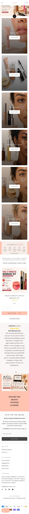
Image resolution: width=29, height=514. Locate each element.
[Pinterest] (9, 489)
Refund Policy (5, 466)
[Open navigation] (2, 2)
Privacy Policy (5, 468)
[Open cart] (27, 2)
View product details (14, 318)
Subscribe (14, 439)
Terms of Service (6, 460)
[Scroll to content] (14, 16)
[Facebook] (2, 489)
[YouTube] (12, 489)
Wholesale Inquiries (7, 450)
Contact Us (4, 452)
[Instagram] (5, 489)
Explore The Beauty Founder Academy (14, 401)
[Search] (24, 2)
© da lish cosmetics (14, 496)
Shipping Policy (6, 463)
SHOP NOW (14, 37)
